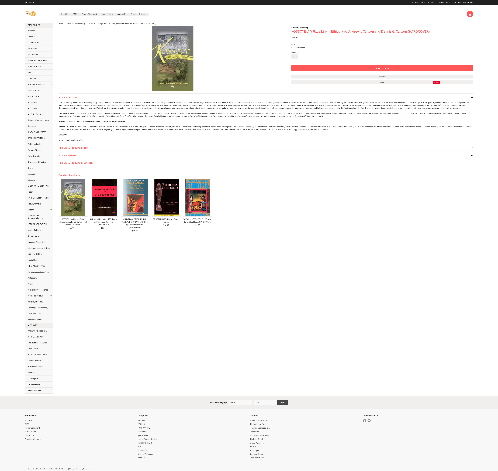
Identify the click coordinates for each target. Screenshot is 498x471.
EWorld (31, 372)
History (31, 210)
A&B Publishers (34, 96)
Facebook (364, 420)
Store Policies (107, 14)
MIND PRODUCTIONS (36, 266)
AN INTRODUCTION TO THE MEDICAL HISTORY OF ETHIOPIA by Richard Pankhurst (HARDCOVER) (135, 223)
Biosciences (32, 126)
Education (32, 180)
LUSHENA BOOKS (35, 254)
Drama (30, 168)
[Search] (26, 2)
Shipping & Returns (139, 14)
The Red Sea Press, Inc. (37, 343)
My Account (432, 2)
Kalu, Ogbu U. (33, 378)
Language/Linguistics (36, 242)
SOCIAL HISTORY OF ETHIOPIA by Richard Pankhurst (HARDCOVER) (197, 220)
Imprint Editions (34, 230)
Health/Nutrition (34, 204)
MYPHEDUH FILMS (35, 66)
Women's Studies (35, 319)
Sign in (455, 2)
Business (31, 30)
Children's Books (34, 144)
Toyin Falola (33, 348)
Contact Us (121, 14)
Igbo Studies (33, 54)
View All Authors (35, 390)
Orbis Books (32, 78)
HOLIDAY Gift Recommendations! (35, 216)
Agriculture (32, 108)
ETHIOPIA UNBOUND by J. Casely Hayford (166, 220)
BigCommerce (87, 469)
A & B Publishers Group (37, 354)
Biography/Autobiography (38, 120)
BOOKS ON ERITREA (36, 138)
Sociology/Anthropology (38, 307)
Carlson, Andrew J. (299, 27)
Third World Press (35, 313)
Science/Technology (36, 84)
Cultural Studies (34, 150)
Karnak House (33, 236)
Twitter (369, 420)
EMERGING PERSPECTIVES (39, 186)
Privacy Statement (89, 14)
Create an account (466, 2)
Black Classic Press (36, 337)
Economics (32, 174)
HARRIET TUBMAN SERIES (39, 198)
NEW (30, 72)
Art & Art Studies (35, 114)
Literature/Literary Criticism (39, 248)
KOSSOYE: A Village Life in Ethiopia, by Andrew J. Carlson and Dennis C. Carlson (73, 222)
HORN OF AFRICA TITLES (38, 224)
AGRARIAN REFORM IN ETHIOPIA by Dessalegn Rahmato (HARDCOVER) (103, 222)
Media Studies (33, 260)
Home (61, 24)
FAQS (75, 14)
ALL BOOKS (32, 102)
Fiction (30, 192)
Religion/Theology (35, 302)
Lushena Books (34, 384)
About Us (64, 14)
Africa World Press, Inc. (37, 331)
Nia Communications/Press (38, 272)
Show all (141, 457)
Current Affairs (34, 156)
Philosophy (32, 278)
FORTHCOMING (34, 42)
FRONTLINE (32, 48)
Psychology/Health (35, 296)
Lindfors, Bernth (34, 360)
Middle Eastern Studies (37, 60)
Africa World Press (35, 366)
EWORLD (31, 36)
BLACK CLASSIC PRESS (37, 132)
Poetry (30, 284)
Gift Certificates (444, 2)
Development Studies (37, 162)
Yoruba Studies (34, 90)
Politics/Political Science (38, 290)
